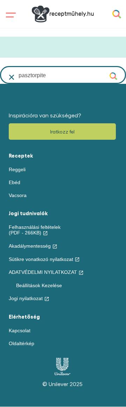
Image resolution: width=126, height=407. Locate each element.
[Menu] (9, 15)
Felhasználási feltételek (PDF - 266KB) (35, 229)
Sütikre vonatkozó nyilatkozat (41, 259)
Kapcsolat (19, 330)
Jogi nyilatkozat (26, 298)
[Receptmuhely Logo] (40, 14)
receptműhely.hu (71, 14)
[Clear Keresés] (11, 77)
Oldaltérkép (21, 343)
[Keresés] (114, 75)
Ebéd (14, 182)
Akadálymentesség (30, 246)
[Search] (116, 14)
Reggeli (17, 169)
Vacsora (18, 195)
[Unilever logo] (62, 373)
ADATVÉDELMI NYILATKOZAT (43, 272)
